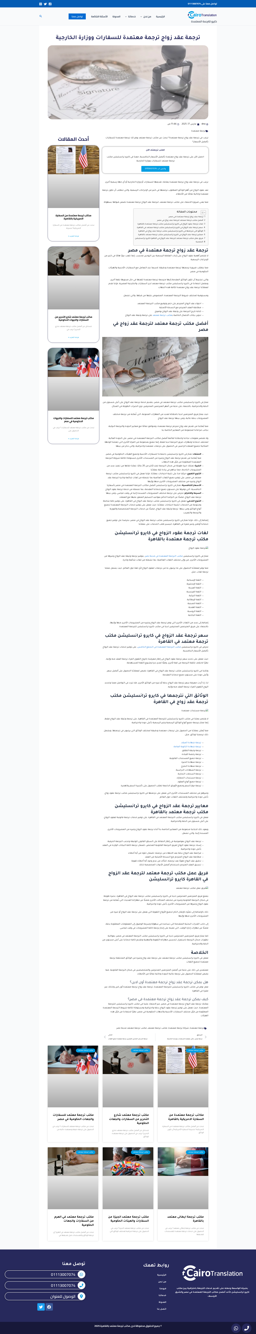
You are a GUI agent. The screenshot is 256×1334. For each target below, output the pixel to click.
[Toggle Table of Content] (202, 212)
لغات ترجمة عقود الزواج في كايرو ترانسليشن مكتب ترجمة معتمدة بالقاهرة (170, 224)
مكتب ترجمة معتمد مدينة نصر (131, 1028)
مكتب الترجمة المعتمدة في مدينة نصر (164, 556)
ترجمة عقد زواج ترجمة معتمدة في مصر (186, 217)
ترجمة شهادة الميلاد (191, 743)
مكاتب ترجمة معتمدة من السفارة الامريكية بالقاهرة (73, 217)
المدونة (116, 16)
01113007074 (194, 3)
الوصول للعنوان (62, 1296)
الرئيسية (160, 16)
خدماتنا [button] (132, 16)
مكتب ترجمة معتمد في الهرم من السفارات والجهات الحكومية (74, 1221)
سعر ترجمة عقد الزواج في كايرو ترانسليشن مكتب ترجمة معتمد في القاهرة (170, 228)
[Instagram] (40, 4)
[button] (141, 16)
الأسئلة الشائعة (99, 16)
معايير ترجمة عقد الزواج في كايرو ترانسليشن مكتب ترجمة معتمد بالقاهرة (170, 235)
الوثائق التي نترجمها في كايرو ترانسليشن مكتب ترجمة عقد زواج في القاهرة (170, 231)
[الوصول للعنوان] (81, 1296)
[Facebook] (50, 4)
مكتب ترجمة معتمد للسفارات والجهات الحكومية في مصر (73, 419)
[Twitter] (45, 4)
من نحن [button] (147, 16)
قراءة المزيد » (73, 236)
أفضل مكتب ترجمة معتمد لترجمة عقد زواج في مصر (180, 220)
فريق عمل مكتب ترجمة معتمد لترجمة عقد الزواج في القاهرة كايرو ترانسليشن (169, 238)
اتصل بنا (161, 1309)
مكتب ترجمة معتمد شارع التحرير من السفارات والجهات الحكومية (73, 318)
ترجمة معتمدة (198, 131)
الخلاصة (199, 242)
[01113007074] (81, 1274)
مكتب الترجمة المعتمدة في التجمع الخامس (159, 647)
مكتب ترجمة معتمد (162, 315)
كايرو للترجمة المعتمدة (204, 21)
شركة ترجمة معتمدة (178, 1028)
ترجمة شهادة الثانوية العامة (187, 747)
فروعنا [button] (162, 1289)
